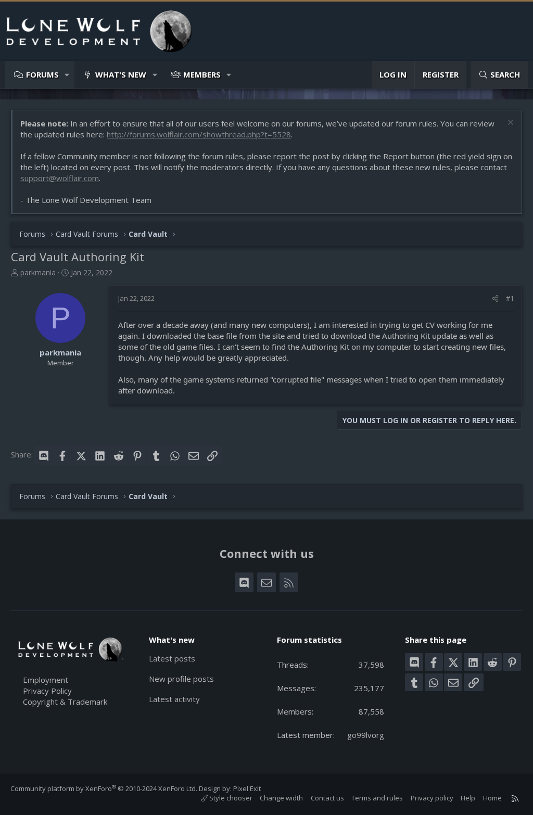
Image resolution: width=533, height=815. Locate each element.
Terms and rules (377, 798)
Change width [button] (281, 798)
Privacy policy (432, 798)
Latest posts (172, 658)
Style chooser (230, 798)
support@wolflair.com (59, 178)
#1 (510, 298)
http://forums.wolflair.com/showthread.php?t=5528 (199, 134)
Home (492, 798)
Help (468, 798)
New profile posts (181, 678)
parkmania (38, 272)
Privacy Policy (47, 690)
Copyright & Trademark (65, 701)
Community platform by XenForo (103, 788)
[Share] (495, 298)
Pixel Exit (247, 788)
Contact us (327, 798)
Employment (45, 679)
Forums (42, 74)
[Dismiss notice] (509, 123)
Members (202, 74)
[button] (67, 74)
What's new (120, 74)
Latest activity (174, 699)
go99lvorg (365, 735)
